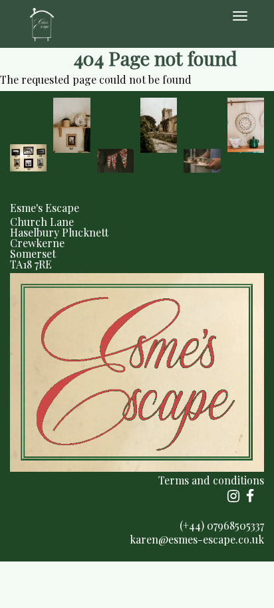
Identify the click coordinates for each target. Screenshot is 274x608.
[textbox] (137, 236)
